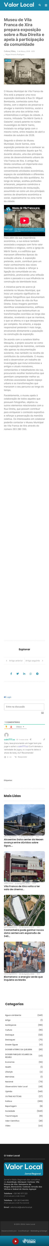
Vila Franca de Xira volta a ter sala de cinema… (22, 888)
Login (8, 697)
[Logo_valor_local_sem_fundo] (18, 5)
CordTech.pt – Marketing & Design (33, 1231)
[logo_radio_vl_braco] (29, 1241)
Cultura (7, 51)
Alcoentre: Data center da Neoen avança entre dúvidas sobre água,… (23, 842)
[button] (40, 5)
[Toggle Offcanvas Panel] (46, 5)
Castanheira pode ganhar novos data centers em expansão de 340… (24, 933)
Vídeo (13, 51)
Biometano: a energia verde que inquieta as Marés (23, 978)
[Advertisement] (24, 536)
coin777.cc (9, 739)
